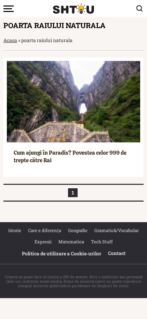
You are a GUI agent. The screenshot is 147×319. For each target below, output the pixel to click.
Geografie (78, 230)
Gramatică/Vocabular (116, 230)
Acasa (10, 40)
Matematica (71, 242)
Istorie (14, 230)
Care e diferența (44, 230)
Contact (116, 253)
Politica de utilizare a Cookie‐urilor (61, 253)
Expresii (43, 242)
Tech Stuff (102, 242)
